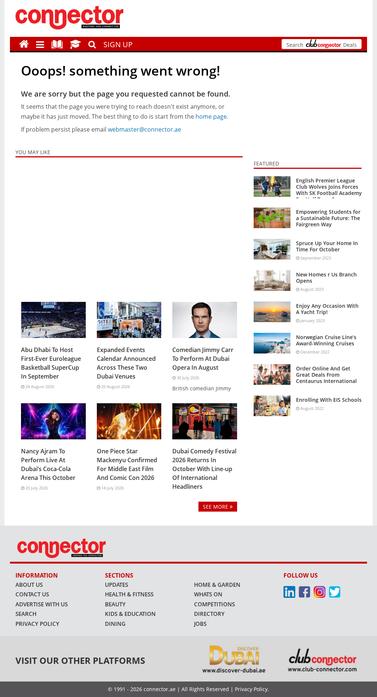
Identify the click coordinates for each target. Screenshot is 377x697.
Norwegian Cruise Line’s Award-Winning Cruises (326, 340)
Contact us (32, 594)
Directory (209, 613)
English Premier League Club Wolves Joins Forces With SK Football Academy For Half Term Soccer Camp (329, 193)
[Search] (92, 43)
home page (211, 116)
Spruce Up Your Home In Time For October (327, 246)
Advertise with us (41, 604)
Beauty (115, 604)
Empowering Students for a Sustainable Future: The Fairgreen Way (328, 218)
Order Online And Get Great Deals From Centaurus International (326, 374)
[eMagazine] (57, 43)
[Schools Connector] (75, 43)
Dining (115, 623)
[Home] (23, 43)
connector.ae (160, 689)
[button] (40, 44)
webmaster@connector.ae (144, 129)
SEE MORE (216, 506)
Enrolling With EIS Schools (329, 399)
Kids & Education (130, 613)
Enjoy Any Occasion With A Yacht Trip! (327, 309)
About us (29, 584)
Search (25, 613)
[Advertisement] (129, 228)
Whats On (208, 594)
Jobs (200, 623)
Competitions (214, 604)
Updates (116, 584)
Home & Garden (217, 584)
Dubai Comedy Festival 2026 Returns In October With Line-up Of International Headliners (204, 469)
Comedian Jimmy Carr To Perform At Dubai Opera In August (202, 359)
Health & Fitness (129, 594)
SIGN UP (118, 44)
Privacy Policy (37, 623)
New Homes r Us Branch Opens (326, 277)
